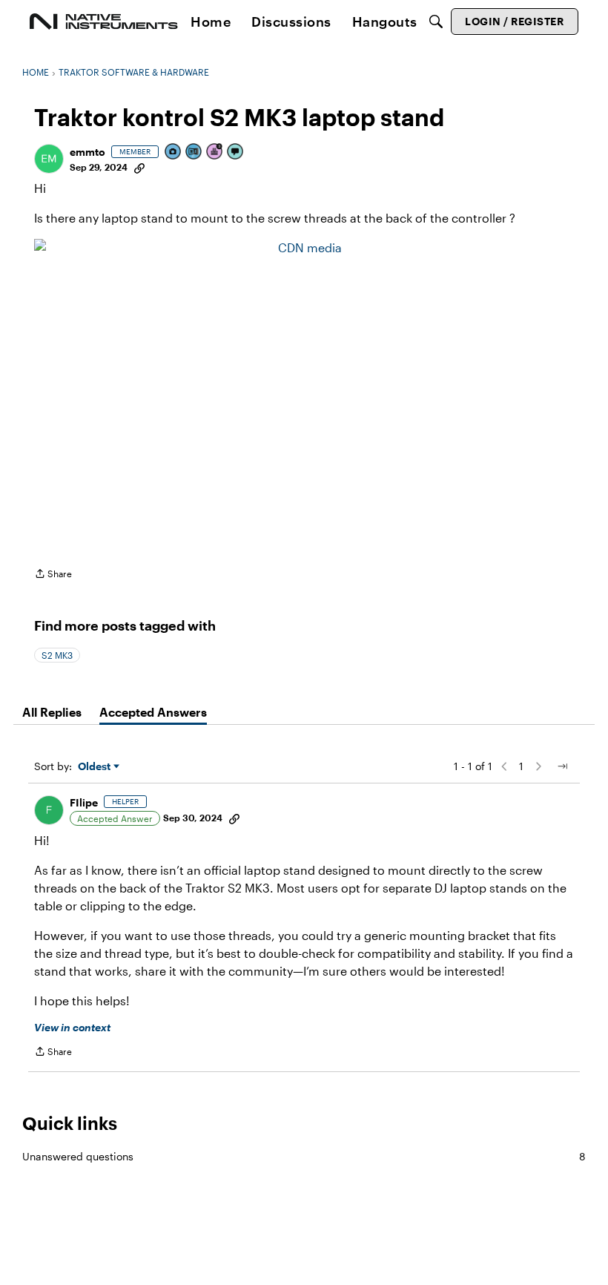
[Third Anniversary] (215, 152)
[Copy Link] (139, 167)
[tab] (51, 712)
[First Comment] (236, 152)
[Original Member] (194, 152)
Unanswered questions (304, 1156)
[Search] (436, 21)
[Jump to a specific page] (562, 766)
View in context (72, 1027)
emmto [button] (87, 151)
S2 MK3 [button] (57, 655)
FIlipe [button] (84, 802)
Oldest (95, 767)
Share (53, 575)
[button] (49, 159)
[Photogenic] (173, 152)
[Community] (104, 21)
